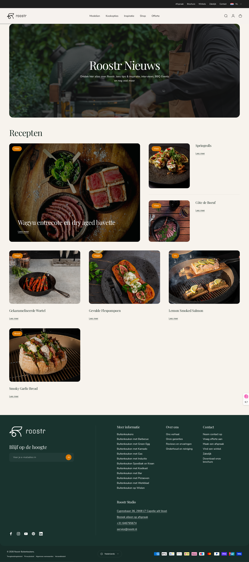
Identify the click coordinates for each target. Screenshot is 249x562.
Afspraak (180, 4)
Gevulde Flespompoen (105, 310)
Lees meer (23, 231)
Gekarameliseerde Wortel (27, 310)
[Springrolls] (169, 165)
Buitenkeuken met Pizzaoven (133, 478)
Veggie (17, 255)
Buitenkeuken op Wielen (131, 488)
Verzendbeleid (60, 556)
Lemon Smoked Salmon (186, 310)
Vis (175, 255)
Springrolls (203, 145)
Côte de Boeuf (205, 202)
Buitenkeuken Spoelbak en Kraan (135, 463)
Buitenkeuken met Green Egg (133, 444)
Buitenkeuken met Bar (129, 473)
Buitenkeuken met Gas (129, 453)
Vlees (16, 148)
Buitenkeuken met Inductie (132, 458)
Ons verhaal (172, 434)
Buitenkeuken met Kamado (132, 448)
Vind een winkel (212, 448)
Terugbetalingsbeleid (14, 556)
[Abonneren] (68, 457)
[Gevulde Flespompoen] (124, 277)
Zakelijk (212, 4)
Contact (223, 4)
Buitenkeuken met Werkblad (133, 483)
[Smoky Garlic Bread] (44, 355)
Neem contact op (212, 434)
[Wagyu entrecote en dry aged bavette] (74, 192)
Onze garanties (174, 439)
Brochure (191, 4)
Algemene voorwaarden (44, 556)
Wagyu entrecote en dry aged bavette (66, 222)
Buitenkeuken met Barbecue (133, 439)
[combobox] (236, 4)
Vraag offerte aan (212, 439)
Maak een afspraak (213, 444)
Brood (17, 333)
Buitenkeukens (125, 434)
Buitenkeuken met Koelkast (132, 468)
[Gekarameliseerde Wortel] (44, 277)
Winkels (202, 4)
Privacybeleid (29, 556)
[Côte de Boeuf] (169, 221)
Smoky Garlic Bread (23, 388)
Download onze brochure (212, 460)
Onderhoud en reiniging (179, 448)
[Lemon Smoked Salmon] (204, 277)
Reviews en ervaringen (179, 444)
